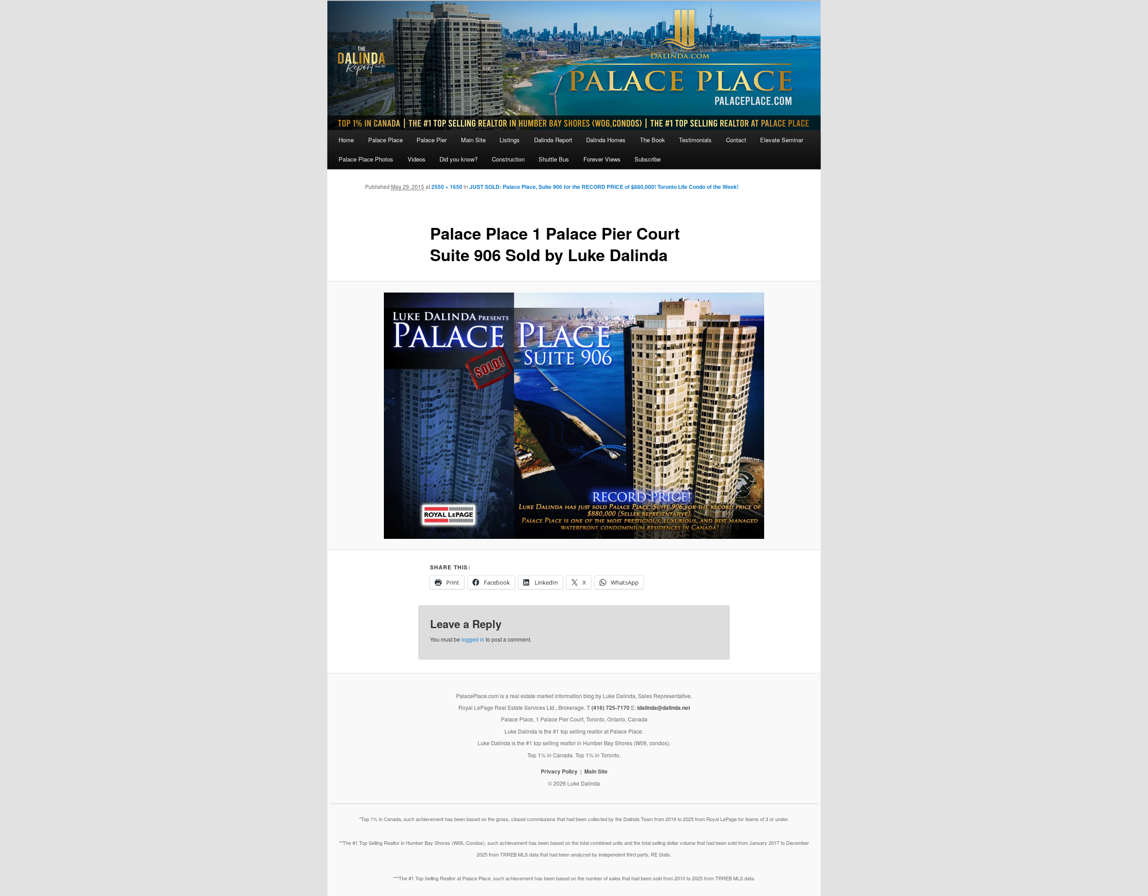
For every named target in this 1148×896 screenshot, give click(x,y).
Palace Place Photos (366, 159)
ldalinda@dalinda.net (663, 708)
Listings (510, 139)
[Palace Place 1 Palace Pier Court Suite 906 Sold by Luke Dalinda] (574, 416)
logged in (472, 639)
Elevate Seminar (781, 139)
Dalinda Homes (606, 139)
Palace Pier (432, 139)
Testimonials (695, 139)
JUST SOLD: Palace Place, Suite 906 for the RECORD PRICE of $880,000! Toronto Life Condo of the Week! (604, 187)
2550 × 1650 (446, 187)
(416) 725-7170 (610, 708)
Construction (508, 159)
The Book (652, 139)
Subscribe (648, 159)
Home (346, 139)
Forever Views (602, 159)
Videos (417, 159)
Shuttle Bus (554, 159)
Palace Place (385, 139)
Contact (736, 139)
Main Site (473, 139)
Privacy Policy (559, 771)
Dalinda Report (553, 139)
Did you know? (458, 159)
